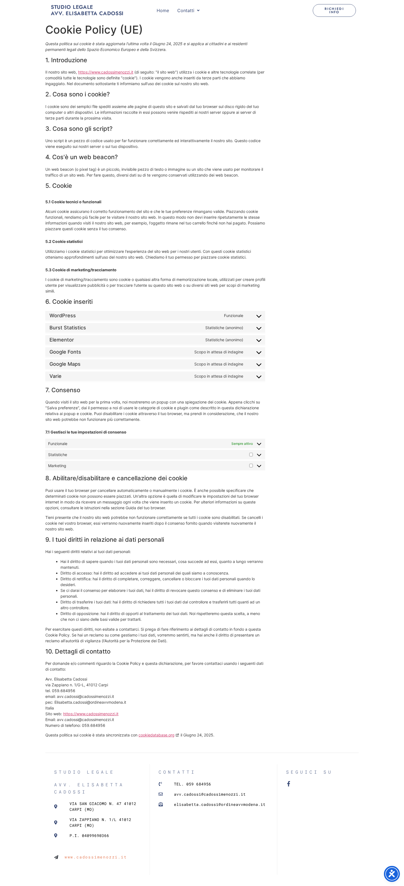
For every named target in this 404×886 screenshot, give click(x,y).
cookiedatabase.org (157, 735)
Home (163, 10)
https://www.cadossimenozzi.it (105, 72)
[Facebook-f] (288, 783)
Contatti (185, 10)
